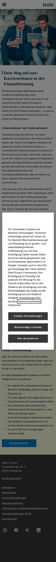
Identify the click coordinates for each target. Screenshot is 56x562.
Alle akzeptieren (28, 338)
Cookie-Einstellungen (28, 316)
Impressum (14, 305)
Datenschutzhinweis (29, 301)
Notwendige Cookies (28, 327)
